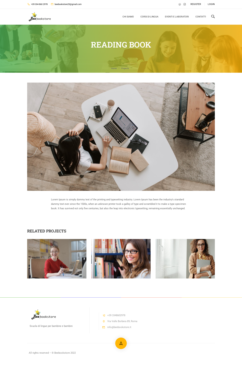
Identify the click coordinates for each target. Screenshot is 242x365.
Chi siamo (128, 16)
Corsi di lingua (149, 16)
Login (211, 4)
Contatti (200, 16)
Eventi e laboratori (177, 16)
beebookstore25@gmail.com (68, 4)
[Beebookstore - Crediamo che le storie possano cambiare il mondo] (39, 16)
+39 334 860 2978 (39, 4)
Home (114, 68)
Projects (125, 68)
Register (195, 4)
